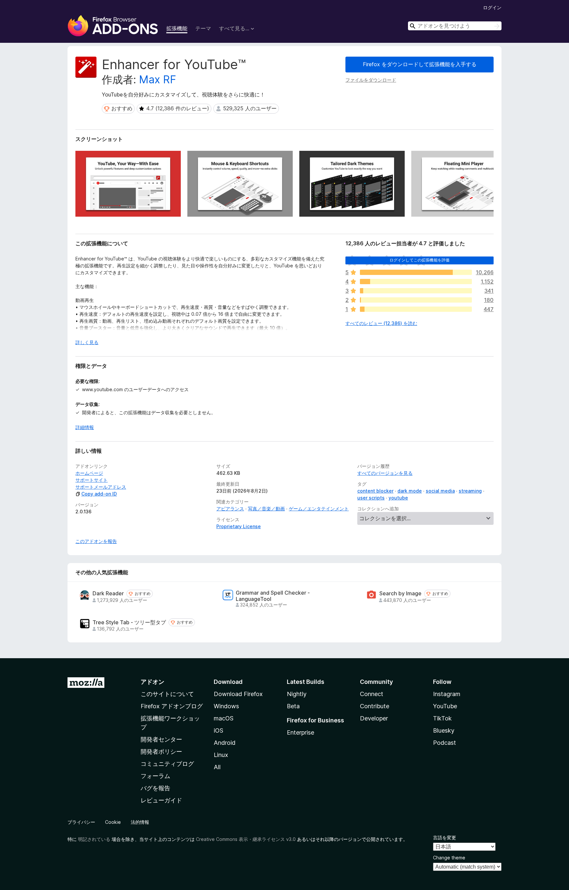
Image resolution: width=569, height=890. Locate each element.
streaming (470, 491)
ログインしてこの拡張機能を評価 (419, 259)
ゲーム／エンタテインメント (319, 508)
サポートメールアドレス (100, 487)
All (217, 767)
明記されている (94, 839)
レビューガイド (161, 800)
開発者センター (161, 739)
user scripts (371, 497)
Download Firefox (238, 693)
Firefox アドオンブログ (172, 706)
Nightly (297, 693)
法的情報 (140, 822)
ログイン (492, 7)
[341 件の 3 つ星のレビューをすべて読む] (416, 290)
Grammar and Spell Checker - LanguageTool (273, 596)
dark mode (409, 491)
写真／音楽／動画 (266, 508)
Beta (293, 706)
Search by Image (400, 593)
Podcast (444, 742)
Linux (221, 754)
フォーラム (155, 775)
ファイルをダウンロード (370, 80)
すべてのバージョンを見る (385, 473)
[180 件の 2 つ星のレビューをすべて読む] (416, 300)
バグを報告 (155, 788)
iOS (218, 730)
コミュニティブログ (167, 763)
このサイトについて (167, 693)
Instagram (446, 693)
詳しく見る (86, 342)
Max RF (157, 79)
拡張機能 (176, 28)
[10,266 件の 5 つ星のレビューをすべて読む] (416, 272)
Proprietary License (238, 526)
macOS (223, 718)
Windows (226, 706)
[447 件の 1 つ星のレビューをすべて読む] (416, 309)
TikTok (442, 718)
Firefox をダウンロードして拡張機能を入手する (419, 64)
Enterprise (300, 732)
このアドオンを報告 (96, 541)
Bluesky (443, 730)
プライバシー (81, 822)
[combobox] (454, 25)
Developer (374, 718)
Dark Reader (108, 593)
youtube (398, 497)
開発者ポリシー (161, 751)
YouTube (445, 706)
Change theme (449, 857)
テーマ (203, 28)
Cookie (113, 822)
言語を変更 (444, 837)
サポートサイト (91, 480)
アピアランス (230, 508)
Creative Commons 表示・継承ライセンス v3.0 (246, 839)
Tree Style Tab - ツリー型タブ (129, 622)
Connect (371, 693)
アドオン (152, 681)
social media (440, 491)
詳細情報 (84, 427)
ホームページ (89, 473)
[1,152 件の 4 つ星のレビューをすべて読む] (416, 281)
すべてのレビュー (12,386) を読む (381, 323)
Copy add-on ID (99, 494)
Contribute (374, 706)
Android (224, 742)
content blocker (375, 491)
